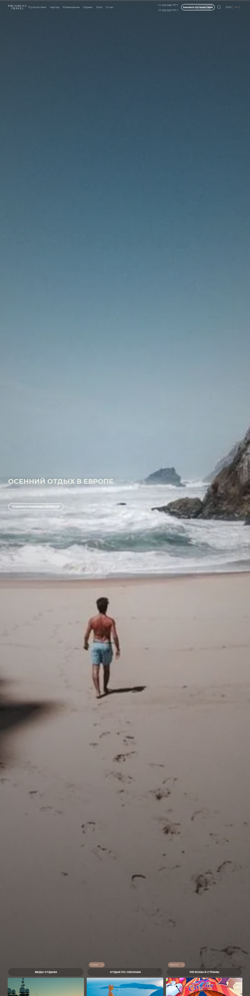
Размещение (71, 7)
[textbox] (46, 972)
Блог (99, 7)
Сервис (88, 7)
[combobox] (45, 972)
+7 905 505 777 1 (168, 10)
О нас (109, 7)
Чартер (54, 7)
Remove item (102, 964)
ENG (229, 7)
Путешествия (37, 7)
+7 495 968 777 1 (168, 5)
